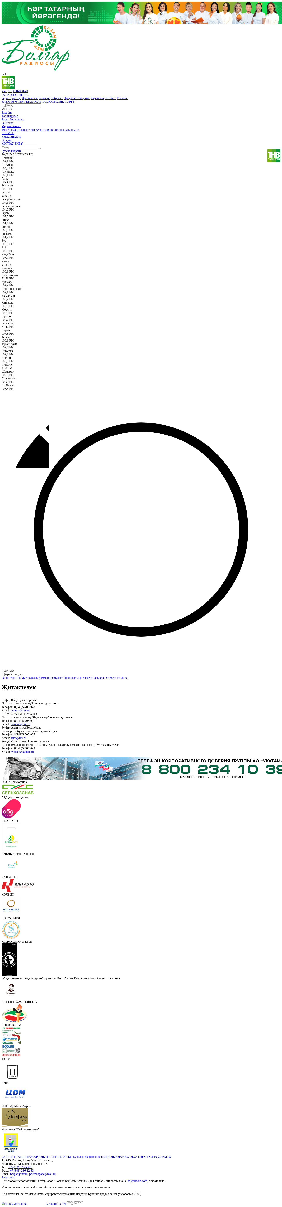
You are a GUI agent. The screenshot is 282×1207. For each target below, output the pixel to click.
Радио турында (11, 98)
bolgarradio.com (137, 1180)
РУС (4, 91)
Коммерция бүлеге (51, 98)
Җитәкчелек (30, 98)
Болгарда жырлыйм (66, 129)
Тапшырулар (10, 116)
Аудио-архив (44, 129)
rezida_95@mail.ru (22, 751)
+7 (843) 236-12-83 (22, 1170)
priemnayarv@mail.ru (42, 1174)
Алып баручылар (13, 119)
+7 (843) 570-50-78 (20, 1167)
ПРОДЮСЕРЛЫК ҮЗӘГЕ (57, 101)
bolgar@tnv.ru (19, 1174)
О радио (7, 140)
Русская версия (11, 151)
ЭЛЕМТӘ (8, 133)
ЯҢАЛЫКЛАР (18, 91)
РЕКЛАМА (32, 101)
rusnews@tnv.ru (20, 724)
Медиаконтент (11, 126)
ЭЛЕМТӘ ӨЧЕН (13, 101)
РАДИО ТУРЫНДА (15, 94)
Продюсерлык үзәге (77, 98)
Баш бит (7, 112)
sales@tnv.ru (18, 738)
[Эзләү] (3, 106)
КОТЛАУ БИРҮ (12, 143)
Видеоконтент (25, 129)
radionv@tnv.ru (20, 710)
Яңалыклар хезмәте (103, 98)
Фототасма (9, 129)
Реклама (122, 98)
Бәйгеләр (7, 122)
